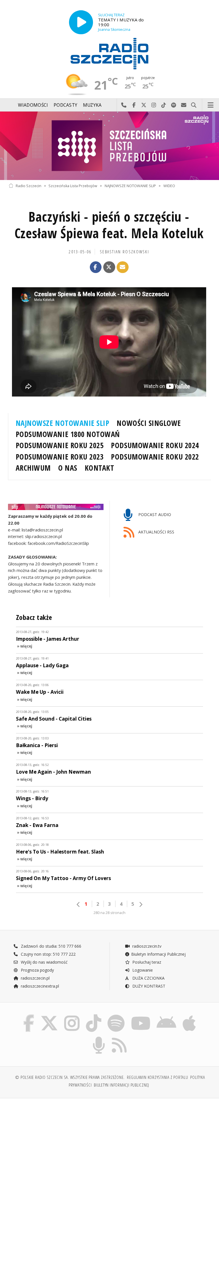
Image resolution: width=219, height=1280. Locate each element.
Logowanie (142, 970)
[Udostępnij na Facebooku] (96, 267)
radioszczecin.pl (35, 978)
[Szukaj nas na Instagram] (72, 1015)
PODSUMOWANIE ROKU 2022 (155, 457)
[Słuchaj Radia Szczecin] (81, 22)
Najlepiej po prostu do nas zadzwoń (124, 105)
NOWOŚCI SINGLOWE (149, 423)
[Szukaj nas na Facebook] (28, 1015)
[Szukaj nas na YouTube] (141, 1015)
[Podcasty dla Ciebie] (99, 1037)
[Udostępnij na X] (109, 267)
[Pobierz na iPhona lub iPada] (189, 1015)
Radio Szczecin (28, 185)
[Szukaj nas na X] (49, 1015)
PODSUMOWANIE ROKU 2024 (155, 445)
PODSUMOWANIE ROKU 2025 (60, 445)
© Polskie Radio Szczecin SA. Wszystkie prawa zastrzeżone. (70, 1077)
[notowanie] (56, 507)
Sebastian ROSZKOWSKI (124, 252)
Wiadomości (33, 105)
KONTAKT (99, 468)
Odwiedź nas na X (144, 105)
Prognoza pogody (37, 970)
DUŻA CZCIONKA (148, 978)
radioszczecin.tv (146, 946)
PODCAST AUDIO (154, 514)
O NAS (67, 468)
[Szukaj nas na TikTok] (93, 1015)
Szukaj (194, 105)
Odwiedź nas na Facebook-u (134, 105)
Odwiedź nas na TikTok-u (164, 105)
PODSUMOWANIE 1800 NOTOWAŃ (68, 434)
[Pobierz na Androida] (167, 1015)
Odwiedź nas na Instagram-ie (154, 105)
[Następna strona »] (140, 904)
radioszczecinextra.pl (39, 986)
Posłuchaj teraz (146, 962)
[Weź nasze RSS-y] (119, 1037)
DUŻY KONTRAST (148, 986)
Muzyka (92, 105)
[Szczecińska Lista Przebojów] (109, 146)
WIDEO (169, 185)
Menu (210, 105)
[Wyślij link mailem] (123, 267)
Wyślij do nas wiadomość (184, 105)
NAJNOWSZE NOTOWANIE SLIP (130, 185)
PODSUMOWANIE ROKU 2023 (60, 457)
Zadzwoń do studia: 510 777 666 (50, 946)
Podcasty (65, 105)
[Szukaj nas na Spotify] (116, 1015)
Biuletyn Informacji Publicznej (158, 954)
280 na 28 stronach (109, 912)
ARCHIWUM (33, 468)
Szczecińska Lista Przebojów (72, 185)
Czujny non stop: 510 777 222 (48, 954)
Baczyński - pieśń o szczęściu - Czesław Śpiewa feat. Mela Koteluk (109, 225)
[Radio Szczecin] (109, 53)
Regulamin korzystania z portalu (157, 1077)
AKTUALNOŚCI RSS (155, 532)
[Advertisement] (58, 1146)
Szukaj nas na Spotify (174, 105)
